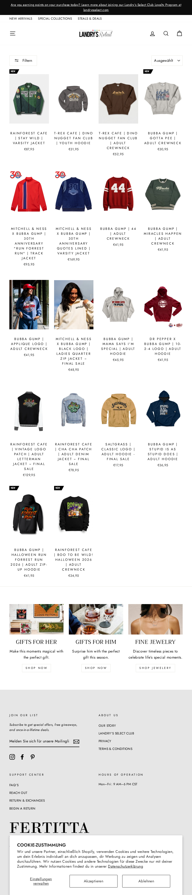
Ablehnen (146, 881)
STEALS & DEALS (90, 18)
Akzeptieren (93, 881)
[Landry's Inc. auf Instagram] (12, 757)
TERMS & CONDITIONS (115, 748)
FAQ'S (13, 785)
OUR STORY (107, 725)
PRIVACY (105, 741)
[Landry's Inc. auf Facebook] (22, 757)
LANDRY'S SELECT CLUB (116, 733)
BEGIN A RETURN (22, 808)
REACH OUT (18, 792)
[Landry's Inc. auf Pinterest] (32, 757)
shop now (37, 668)
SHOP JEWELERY (155, 668)
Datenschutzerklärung (125, 866)
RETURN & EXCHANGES (27, 800)
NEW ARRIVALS (20, 18)
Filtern (26, 60)
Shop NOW (96, 668)
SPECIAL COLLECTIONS (55, 18)
